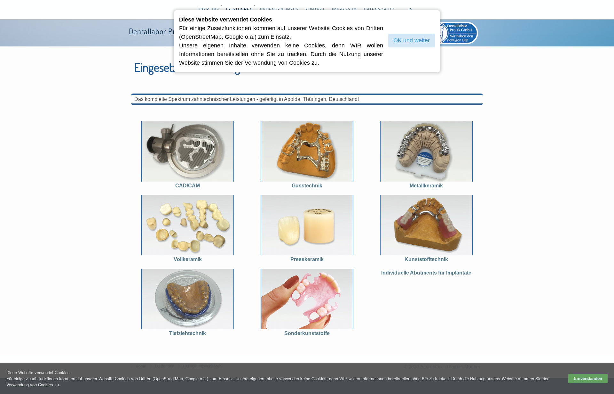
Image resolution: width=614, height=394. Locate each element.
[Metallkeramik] (426, 151)
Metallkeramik (426, 185)
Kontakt (315, 9)
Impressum (344, 9)
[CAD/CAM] (187, 151)
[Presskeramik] (306, 225)
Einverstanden (588, 378)
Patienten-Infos (279, 9)
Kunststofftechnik (426, 259)
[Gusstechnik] (306, 151)
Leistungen (239, 9)
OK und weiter (411, 40)
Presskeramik (307, 259)
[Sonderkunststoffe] (306, 299)
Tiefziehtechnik (187, 333)
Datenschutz (379, 9)
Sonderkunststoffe (307, 333)
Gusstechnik (307, 185)
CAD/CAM (187, 185)
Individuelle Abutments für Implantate (426, 272)
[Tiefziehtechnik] (187, 299)
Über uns (208, 9)
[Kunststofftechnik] (426, 225)
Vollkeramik (188, 259)
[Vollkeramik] (187, 225)
